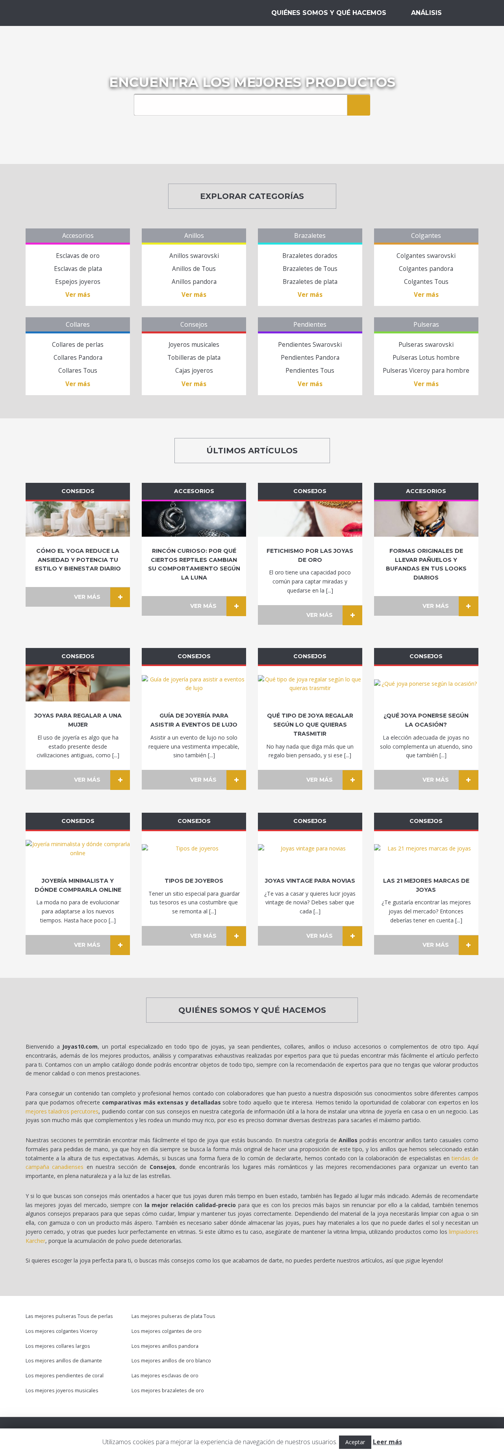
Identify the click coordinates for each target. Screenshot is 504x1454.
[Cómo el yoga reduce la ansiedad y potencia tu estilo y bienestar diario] (78, 519)
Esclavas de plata (78, 269)
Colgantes (426, 235)
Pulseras (426, 324)
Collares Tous (77, 370)
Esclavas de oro (78, 256)
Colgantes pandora (426, 269)
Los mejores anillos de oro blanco (171, 1360)
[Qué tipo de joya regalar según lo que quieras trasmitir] (310, 683)
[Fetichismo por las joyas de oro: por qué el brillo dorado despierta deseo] (310, 519)
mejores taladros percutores (62, 1111)
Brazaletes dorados (309, 256)
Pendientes (309, 324)
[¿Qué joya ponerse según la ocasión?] (426, 683)
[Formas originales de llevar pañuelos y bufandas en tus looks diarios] (426, 519)
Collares (78, 324)
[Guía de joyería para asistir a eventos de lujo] (194, 683)
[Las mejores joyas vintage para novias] (310, 849)
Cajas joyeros (194, 370)
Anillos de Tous (194, 269)
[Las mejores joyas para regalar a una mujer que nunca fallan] (78, 683)
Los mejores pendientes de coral (65, 1375)
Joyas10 (67, 13)
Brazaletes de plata (310, 282)
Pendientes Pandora (310, 357)
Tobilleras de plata (193, 357)
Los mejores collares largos (58, 1346)
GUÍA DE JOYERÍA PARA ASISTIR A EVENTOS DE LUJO (193, 720)
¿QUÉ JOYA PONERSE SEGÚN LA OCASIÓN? (426, 720)
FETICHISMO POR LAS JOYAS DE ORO (310, 555)
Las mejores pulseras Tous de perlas (69, 1316)
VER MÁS (87, 596)
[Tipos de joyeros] (194, 849)
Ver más (77, 295)
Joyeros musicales (194, 344)
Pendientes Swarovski (310, 344)
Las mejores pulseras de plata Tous (173, 1316)
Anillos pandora (194, 282)
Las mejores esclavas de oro (165, 1375)
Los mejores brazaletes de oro (168, 1390)
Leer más (387, 1441)
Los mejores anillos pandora (165, 1346)
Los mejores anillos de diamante (64, 1360)
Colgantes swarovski (426, 256)
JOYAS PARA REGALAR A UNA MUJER (78, 720)
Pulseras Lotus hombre (426, 357)
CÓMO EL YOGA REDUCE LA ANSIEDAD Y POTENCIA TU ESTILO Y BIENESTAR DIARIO (78, 559)
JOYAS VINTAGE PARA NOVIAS (310, 880)
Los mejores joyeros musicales (62, 1390)
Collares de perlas (78, 344)
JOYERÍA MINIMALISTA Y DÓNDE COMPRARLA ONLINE (78, 885)
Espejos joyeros (77, 282)
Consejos (194, 324)
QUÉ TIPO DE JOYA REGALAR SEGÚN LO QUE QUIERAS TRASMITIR (310, 724)
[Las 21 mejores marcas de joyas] (426, 849)
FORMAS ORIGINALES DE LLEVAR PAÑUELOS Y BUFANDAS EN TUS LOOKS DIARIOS (426, 564)
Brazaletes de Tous (310, 269)
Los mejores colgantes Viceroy (61, 1331)
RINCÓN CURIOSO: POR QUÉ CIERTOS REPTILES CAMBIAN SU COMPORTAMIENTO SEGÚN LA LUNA (194, 564)
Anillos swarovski (194, 256)
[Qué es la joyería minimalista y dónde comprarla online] (78, 849)
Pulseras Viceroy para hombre (426, 370)
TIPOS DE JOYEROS (194, 880)
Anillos (194, 235)
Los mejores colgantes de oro (167, 1331)
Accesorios (78, 235)
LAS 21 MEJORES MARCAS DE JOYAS (426, 885)
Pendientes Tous (309, 370)
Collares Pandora (78, 357)
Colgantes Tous (426, 282)
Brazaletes (310, 235)
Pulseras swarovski (426, 344)
